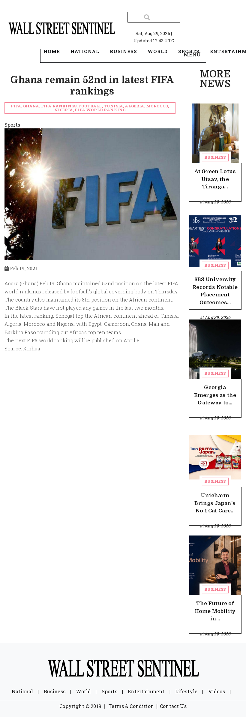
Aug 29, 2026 (217, 202)
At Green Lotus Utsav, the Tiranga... (215, 179)
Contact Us (173, 706)
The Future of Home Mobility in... (215, 611)
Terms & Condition (131, 706)
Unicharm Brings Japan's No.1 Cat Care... (215, 503)
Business (215, 157)
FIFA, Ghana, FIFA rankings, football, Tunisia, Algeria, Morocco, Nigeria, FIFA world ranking (90, 107)
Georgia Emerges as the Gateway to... (215, 395)
